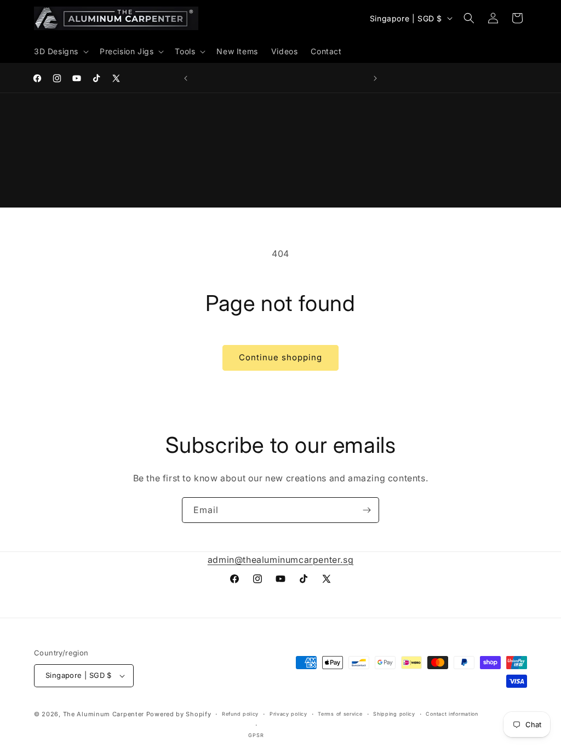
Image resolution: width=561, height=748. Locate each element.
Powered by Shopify (178, 714)
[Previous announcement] (186, 78)
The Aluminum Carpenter (103, 714)
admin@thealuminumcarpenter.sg (280, 559)
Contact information (452, 714)
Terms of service (340, 714)
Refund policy (240, 714)
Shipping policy (394, 714)
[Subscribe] (366, 510)
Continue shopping (280, 357)
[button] (60, 51)
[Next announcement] (375, 78)
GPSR (256, 735)
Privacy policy (288, 714)
